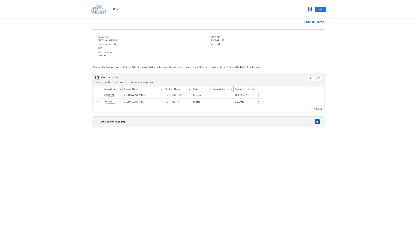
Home (116, 9)
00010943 (109, 101)
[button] (110, 89)
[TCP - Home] (98, 9)
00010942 (109, 95)
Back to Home (313, 22)
